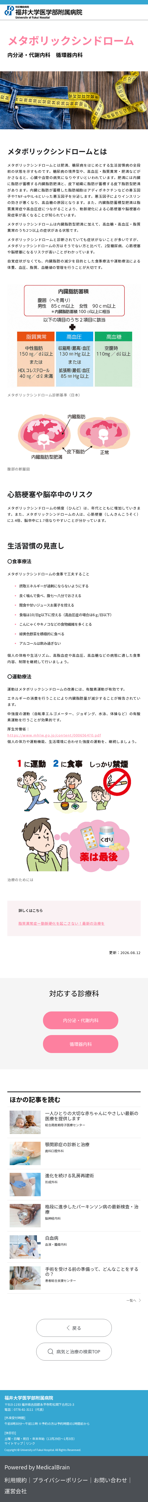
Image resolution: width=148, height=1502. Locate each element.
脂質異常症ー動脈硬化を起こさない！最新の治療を (61, 923)
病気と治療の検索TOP (78, 1351)
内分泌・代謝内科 (80, 1020)
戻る (76, 1328)
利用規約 (15, 1480)
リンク (30, 1443)
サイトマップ (13, 1443)
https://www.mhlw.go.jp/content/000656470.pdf (54, 735)
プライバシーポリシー (60, 1480)
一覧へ (131, 1300)
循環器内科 (81, 1044)
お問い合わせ (110, 1480)
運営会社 (15, 1491)
